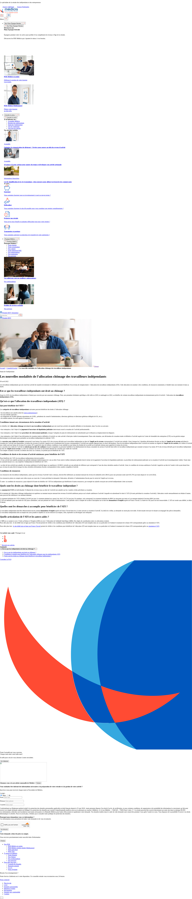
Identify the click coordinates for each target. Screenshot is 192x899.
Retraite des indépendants (16, 123)
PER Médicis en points (15, 846)
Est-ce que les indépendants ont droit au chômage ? (20, 552)
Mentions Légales (9, 888)
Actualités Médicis (14, 121)
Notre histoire (12, 245)
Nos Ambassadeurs (14, 859)
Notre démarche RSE (15, 250)
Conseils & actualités (14, 864)
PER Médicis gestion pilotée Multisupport (21, 848)
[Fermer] (6, 18)
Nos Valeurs (12, 857)
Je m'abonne (4, 761)
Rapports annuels (13, 866)
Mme (4, 795)
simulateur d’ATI (153, 526)
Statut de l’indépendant (15, 125)
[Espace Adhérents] (5, 16)
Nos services (12, 256)
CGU (6, 885)
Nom (1, 797)
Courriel (2, 805)
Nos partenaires (13, 254)
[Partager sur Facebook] (5, 536)
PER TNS (11, 851)
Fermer (38, 783)
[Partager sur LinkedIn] (5, 538)
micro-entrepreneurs (30, 413)
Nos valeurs (12, 249)
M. (9, 795)
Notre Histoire (12, 855)
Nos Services (12, 860)
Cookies (6, 894)
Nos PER (7, 844)
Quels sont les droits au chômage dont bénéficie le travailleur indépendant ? (27, 556)
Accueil (2, 368)
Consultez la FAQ (5, 559)
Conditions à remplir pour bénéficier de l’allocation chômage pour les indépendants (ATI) (32, 554)
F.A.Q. (10, 868)
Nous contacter (5, 880)
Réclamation (8, 890)
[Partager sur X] (5, 541)
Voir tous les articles (14, 128)
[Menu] (9, 15)
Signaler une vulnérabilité (12, 892)
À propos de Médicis (10, 853)
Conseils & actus (12, 368)
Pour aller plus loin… (11, 862)
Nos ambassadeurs (14, 252)
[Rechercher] (2, 15)
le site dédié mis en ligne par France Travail (26, 526)
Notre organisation (14, 247)
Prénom (2, 801)
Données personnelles (11, 887)
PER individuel (13, 850)
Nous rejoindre (12, 869)
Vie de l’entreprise (14, 126)
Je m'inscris (4, 829)
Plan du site (7, 883)
